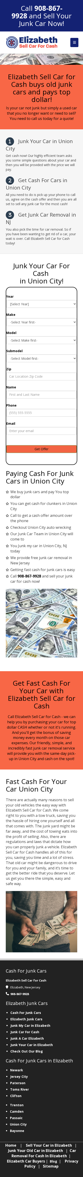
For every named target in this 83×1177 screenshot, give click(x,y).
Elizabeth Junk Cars (26, 1019)
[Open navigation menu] (74, 42)
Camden (17, 1111)
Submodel (14, 351)
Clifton (15, 1096)
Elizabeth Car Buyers (26, 1161)
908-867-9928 (37, 11)
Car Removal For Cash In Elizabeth (44, 1153)
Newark (16, 1070)
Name (11, 387)
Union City (18, 1124)
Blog (54, 1161)
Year (10, 296)
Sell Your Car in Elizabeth (49, 1145)
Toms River (19, 1089)
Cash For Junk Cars (25, 1012)
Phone (11, 405)
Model (11, 333)
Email (10, 423)
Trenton (17, 1105)
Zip (8, 369)
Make (10, 314)
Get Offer (41, 449)
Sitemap (51, 1166)
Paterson (17, 1083)
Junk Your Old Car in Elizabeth (35, 1150)
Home (10, 1145)
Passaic (16, 1118)
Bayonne (17, 1131)
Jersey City (19, 1076)
